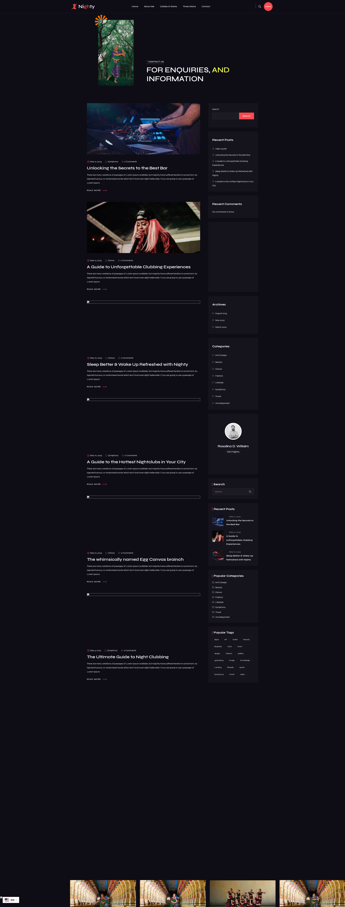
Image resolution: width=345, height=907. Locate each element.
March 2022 (221, 327)
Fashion (219, 376)
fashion (229, 653)
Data (240, 646)
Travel (218, 396)
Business (218, 646)
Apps (216, 639)
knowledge (245, 660)
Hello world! (221, 148)
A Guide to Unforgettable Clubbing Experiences (239, 540)
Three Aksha (189, 6)
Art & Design (221, 355)
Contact (206, 6)
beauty (246, 639)
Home (135, 6)
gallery (241, 653)
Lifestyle (219, 382)
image (232, 660)
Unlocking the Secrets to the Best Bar (232, 155)
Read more (94, 190)
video (242, 674)
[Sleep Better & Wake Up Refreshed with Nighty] (218, 556)
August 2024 (221, 313)
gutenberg (218, 660)
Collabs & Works (168, 6)
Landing (218, 667)
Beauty (218, 362)
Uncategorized (222, 403)
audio (235, 639)
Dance (111, 260)
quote (242, 667)
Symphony (113, 161)
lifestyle (230, 667)
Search (215, 109)
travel (231, 674)
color (229, 646)
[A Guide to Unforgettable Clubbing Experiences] (218, 536)
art (225, 639)
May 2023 (220, 320)
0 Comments (130, 161)
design (217, 653)
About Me (149, 6)
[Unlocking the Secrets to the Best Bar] (218, 520)
